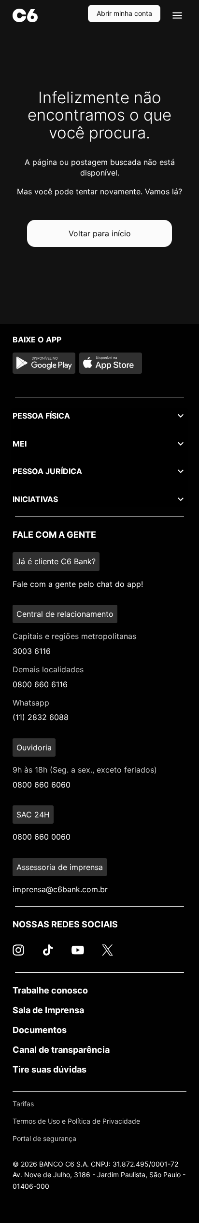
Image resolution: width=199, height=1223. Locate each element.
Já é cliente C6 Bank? (56, 561)
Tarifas (23, 1104)
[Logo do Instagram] (18, 955)
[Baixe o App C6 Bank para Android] (44, 363)
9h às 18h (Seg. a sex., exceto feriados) (85, 770)
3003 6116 (32, 651)
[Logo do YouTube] (77, 955)
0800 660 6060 (42, 784)
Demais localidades (48, 669)
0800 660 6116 (40, 684)
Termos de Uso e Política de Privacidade (76, 1121)
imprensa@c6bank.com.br (60, 889)
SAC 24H (33, 814)
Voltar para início (100, 233)
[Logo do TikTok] (48, 955)
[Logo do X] (107, 955)
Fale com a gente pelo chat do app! (78, 584)
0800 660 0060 (42, 837)
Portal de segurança (44, 1138)
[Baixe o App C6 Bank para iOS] (110, 363)
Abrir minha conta (124, 13)
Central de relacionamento (65, 614)
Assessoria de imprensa (59, 867)
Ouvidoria (34, 747)
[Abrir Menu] (177, 15)
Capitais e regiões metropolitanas (74, 636)
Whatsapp (31, 702)
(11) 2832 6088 (41, 717)
